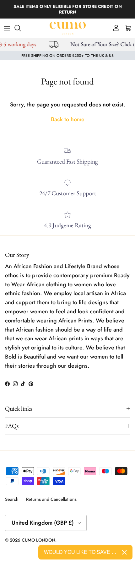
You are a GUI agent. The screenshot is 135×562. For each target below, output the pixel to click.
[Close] (124, 552)
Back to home (67, 119)
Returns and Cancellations (51, 499)
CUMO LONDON (38, 540)
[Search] (21, 28)
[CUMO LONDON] (68, 28)
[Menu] (7, 28)
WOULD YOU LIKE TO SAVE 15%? (80, 552)
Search (12, 499)
